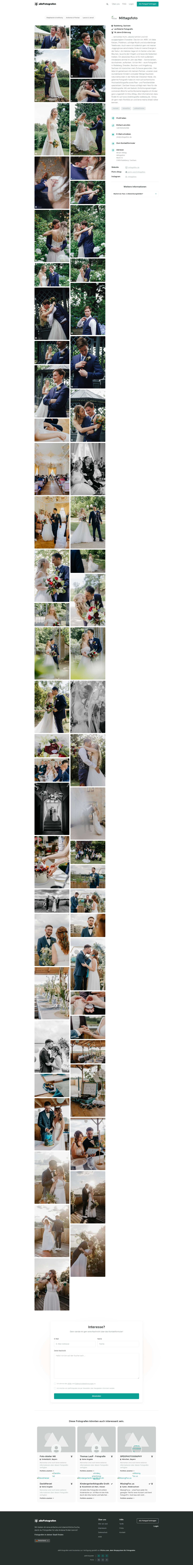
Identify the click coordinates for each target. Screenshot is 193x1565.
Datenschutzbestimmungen (84, 1384)
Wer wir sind (103, 1524)
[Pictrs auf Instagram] (102, 1559)
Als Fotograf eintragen (147, 4)
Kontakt (122, 1532)
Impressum (102, 1528)
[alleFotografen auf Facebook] (106, 1555)
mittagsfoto (131, 177)
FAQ (124, 4)
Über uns (116, 4)
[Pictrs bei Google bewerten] (98, 1559)
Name (99, 1339)
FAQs (121, 1528)
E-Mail (56, 1339)
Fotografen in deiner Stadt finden (49, 1535)
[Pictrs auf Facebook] (106, 1559)
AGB (100, 1537)
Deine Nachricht (60, 1351)
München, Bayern (129, 1459)
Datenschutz (102, 1532)
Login (131, 4)
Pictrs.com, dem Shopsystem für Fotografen (117, 1550)
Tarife (121, 1524)
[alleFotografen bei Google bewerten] (98, 1555)
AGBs (69, 1384)
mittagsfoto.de (133, 167)
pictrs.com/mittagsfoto (136, 172)
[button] (107, 4)
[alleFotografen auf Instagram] (102, 1555)
